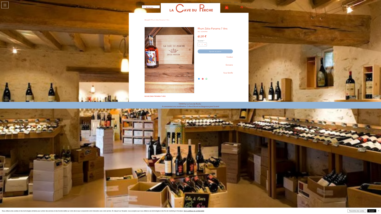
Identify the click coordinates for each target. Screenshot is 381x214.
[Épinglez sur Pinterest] (203, 79)
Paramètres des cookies (356, 211)
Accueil (147, 20)
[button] (227, 7)
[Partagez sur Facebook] (199, 79)
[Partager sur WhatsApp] (206, 79)
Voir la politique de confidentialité (194, 211)
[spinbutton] (202, 44)
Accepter (372, 211)
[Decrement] (199, 44)
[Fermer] (378, 210)
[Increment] (205, 44)
